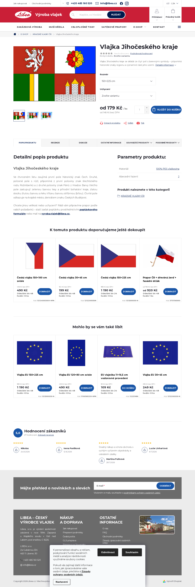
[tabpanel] (35, 270)
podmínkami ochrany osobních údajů (142, 493)
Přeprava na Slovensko (74, 544)
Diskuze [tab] (83, 143)
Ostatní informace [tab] (111, 143)
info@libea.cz (29, 565)
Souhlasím (131, 552)
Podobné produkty (166, 143)
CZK (173, 3)
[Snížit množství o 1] (146, 112)
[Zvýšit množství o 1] (146, 108)
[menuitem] (29, 27)
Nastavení (62, 582)
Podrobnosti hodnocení (141, 53)
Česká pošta (69, 536)
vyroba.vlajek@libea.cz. (56, 213)
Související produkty (137, 143)
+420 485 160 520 (32, 560)
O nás (105, 528)
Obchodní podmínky (41, 3)
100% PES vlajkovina (167, 169)
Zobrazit (44, 291)
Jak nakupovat (20, 3)
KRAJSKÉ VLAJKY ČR (132, 196)
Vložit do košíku (169, 109)
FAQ (104, 532)
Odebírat (165, 486)
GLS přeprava (69, 540)
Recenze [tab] (55, 143)
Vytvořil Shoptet (174, 581)
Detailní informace (164, 65)
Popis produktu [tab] (27, 143)
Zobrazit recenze (46, 435)
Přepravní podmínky (73, 532)
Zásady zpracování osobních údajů (116, 541)
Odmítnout (108, 552)
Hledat (116, 14)
